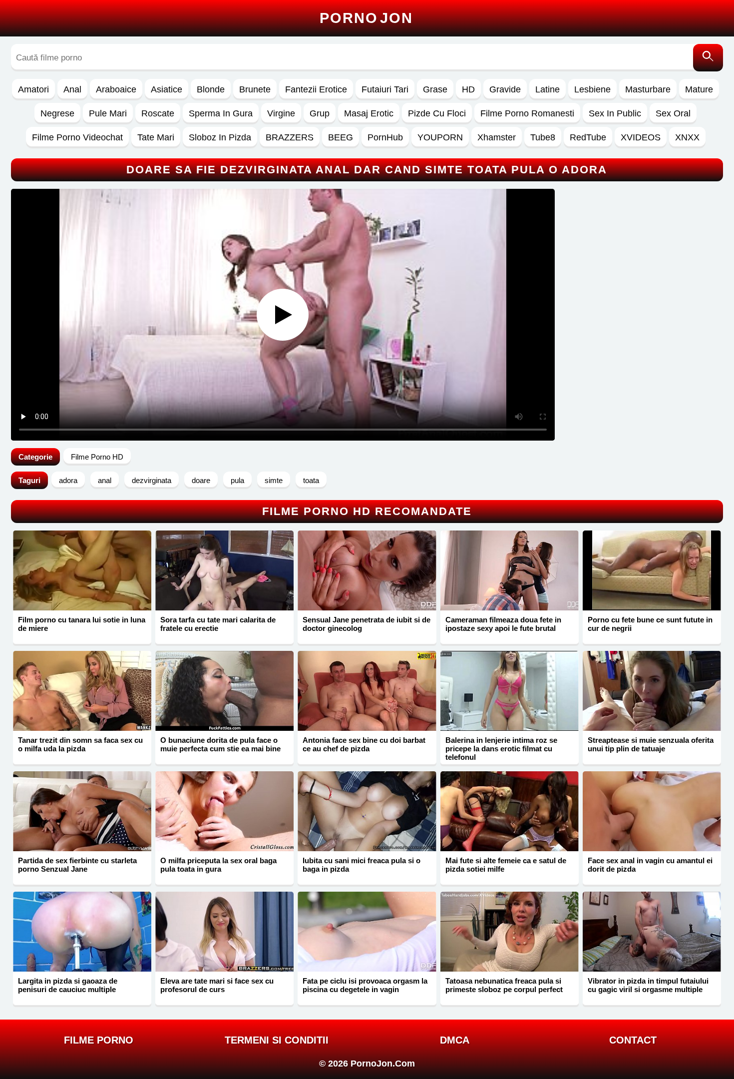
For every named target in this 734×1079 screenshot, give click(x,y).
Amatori (33, 89)
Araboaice (116, 89)
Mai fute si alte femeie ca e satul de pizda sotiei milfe (505, 864)
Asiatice (166, 89)
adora (68, 480)
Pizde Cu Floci (437, 113)
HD (468, 89)
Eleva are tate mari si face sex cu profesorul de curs (217, 985)
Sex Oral (673, 113)
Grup (320, 113)
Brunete (255, 89)
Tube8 (542, 137)
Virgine (281, 113)
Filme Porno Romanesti (527, 113)
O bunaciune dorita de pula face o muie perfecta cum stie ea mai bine (220, 744)
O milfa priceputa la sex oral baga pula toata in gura (218, 864)
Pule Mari (108, 113)
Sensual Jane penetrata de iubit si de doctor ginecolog (366, 623)
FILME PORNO (98, 1040)
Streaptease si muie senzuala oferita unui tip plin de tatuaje (651, 744)
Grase (435, 89)
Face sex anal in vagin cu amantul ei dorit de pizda (650, 864)
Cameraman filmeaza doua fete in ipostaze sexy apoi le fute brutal (503, 623)
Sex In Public (615, 113)
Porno (366, 18)
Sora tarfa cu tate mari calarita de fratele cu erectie (218, 623)
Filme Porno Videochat (77, 137)
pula (237, 480)
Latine (547, 89)
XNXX (687, 137)
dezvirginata (151, 480)
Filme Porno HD (97, 457)
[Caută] (708, 57)
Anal (72, 89)
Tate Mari (155, 137)
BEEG (340, 137)
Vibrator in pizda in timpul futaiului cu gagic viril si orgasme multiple (648, 985)
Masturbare (648, 89)
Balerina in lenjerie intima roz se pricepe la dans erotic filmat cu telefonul (501, 748)
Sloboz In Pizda (220, 137)
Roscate (157, 113)
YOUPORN (440, 137)
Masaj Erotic (368, 113)
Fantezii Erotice (316, 89)
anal (104, 480)
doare (201, 480)
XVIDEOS (641, 137)
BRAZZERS (290, 137)
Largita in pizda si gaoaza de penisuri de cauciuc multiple (67, 985)
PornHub (385, 137)
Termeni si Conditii (277, 1040)
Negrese (57, 113)
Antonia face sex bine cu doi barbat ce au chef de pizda (364, 744)
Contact (633, 1040)
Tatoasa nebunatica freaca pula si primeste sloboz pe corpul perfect (504, 985)
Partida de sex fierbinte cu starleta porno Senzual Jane (77, 864)
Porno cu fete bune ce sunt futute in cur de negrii (650, 623)
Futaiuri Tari (385, 89)
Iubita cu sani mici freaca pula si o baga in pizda (361, 864)
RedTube (588, 137)
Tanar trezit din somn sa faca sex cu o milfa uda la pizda (80, 744)
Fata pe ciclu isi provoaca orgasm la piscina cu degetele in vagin (365, 985)
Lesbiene (592, 89)
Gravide (505, 89)
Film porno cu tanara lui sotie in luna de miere (81, 623)
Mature (699, 89)
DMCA (454, 1040)
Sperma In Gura (221, 113)
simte (274, 480)
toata (311, 480)
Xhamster (496, 137)
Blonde (211, 89)
